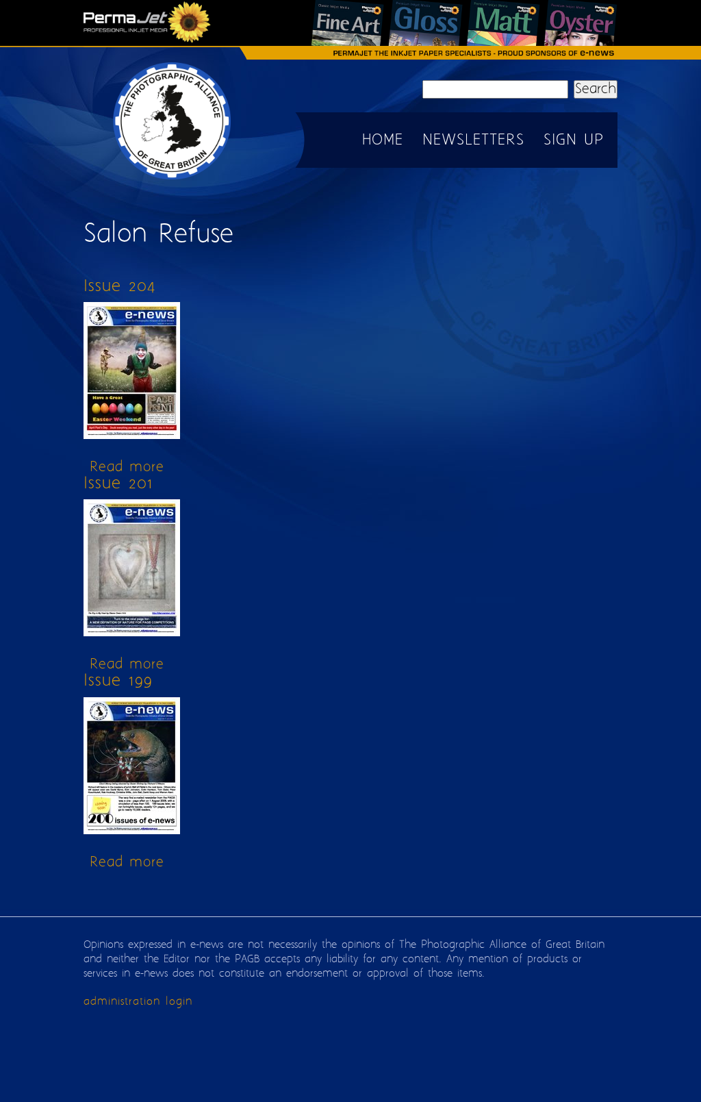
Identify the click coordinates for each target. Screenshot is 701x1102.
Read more (127, 467)
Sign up (574, 140)
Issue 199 (118, 681)
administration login (138, 1001)
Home (382, 140)
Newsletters (473, 140)
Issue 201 (118, 484)
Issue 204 (119, 287)
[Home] (172, 178)
